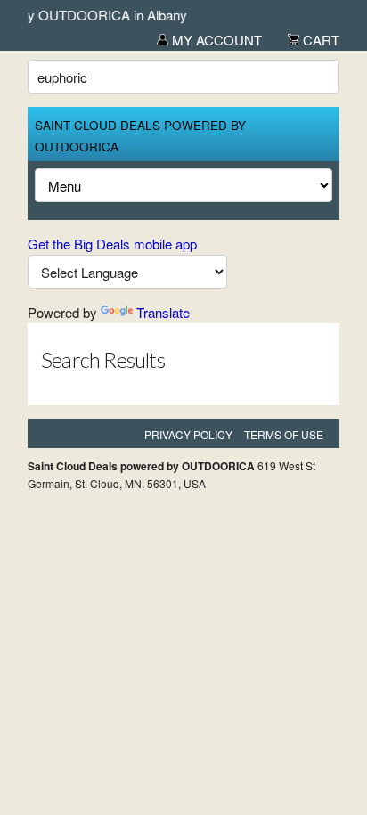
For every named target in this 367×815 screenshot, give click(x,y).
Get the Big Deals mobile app (112, 243)
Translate (163, 312)
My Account (215, 39)
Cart (319, 39)
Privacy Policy (188, 434)
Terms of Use (283, 434)
